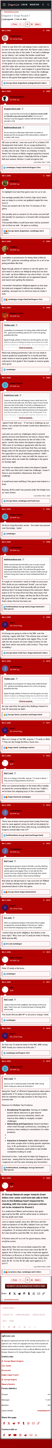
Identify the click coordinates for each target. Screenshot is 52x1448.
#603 (48, 176)
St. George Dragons (9, 1380)
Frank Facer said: (11, 395)
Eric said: (8, 918)
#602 (48, 91)
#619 (48, 1061)
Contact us (8, 1315)
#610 (48, 661)
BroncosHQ (6, 1370)
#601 (48, 30)
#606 (48, 378)
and (19, 797)
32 (32, 24)
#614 (48, 843)
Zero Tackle (6, 1366)
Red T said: (8, 773)
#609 (48, 617)
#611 (48, 723)
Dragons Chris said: (12, 109)
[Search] (48, 4)
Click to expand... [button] (26, 348)
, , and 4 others (27, 653)
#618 (48, 1028)
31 (27, 24)
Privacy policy (39, 1315)
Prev (15, 24)
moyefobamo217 (43, 1411)
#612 (48, 756)
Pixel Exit (12, 1445)
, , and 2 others (26, 83)
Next (37, 24)
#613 (48, 805)
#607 (48, 509)
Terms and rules (22, 1315)
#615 (48, 900)
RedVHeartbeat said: (12, 127)
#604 (48, 241)
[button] (4, 5)
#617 (48, 982)
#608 (48, 542)
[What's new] (43, 4)
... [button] (23, 24)
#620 (48, 1178)
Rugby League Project (10, 1375)
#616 (48, 952)
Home (11, 1321)
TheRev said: (9, 325)
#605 (48, 308)
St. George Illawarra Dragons (13, 1361)
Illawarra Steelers (8, 1384)
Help (5, 1321)
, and (23, 167)
